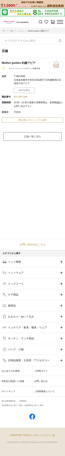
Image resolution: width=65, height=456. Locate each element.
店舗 (11, 31)
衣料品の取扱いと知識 (13, 381)
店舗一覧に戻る (32, 136)
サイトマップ (8, 391)
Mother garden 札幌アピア (38, 31)
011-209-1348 (20, 96)
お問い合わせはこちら (33, 244)
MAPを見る (24, 90)
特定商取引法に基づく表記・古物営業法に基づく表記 (22, 405)
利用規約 (23, 401)
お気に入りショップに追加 (33, 120)
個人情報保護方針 (9, 401)
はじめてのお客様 (11, 371)
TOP (4, 31)
